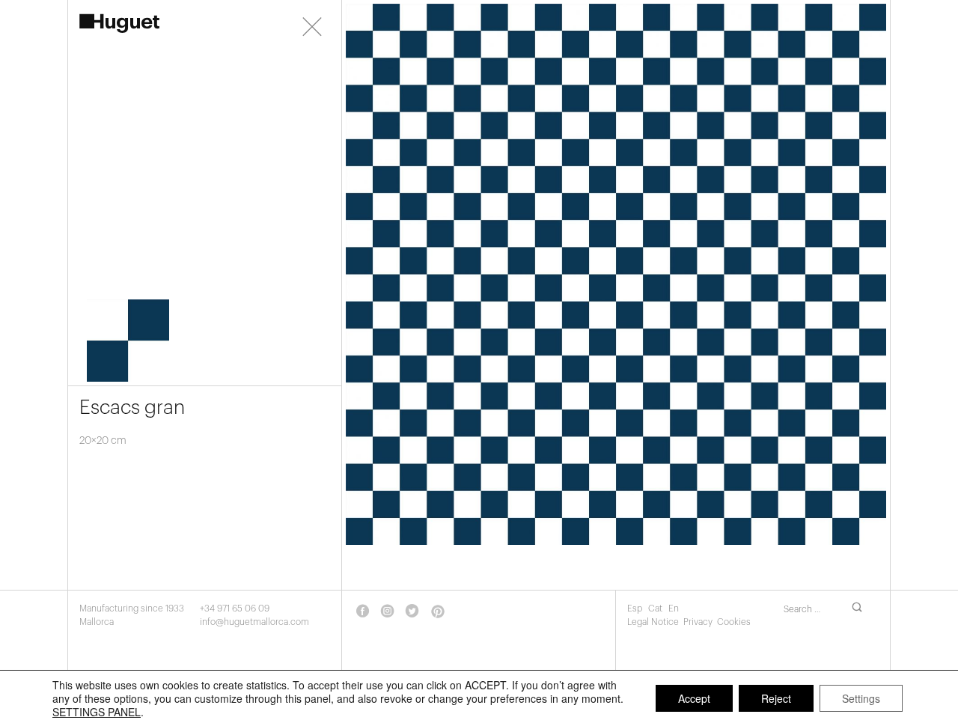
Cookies (734, 621)
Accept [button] (694, 698)
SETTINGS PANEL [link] (96, 711)
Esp (635, 608)
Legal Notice (653, 621)
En (673, 608)
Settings (861, 698)
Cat (656, 608)
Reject (776, 698)
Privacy (698, 621)
